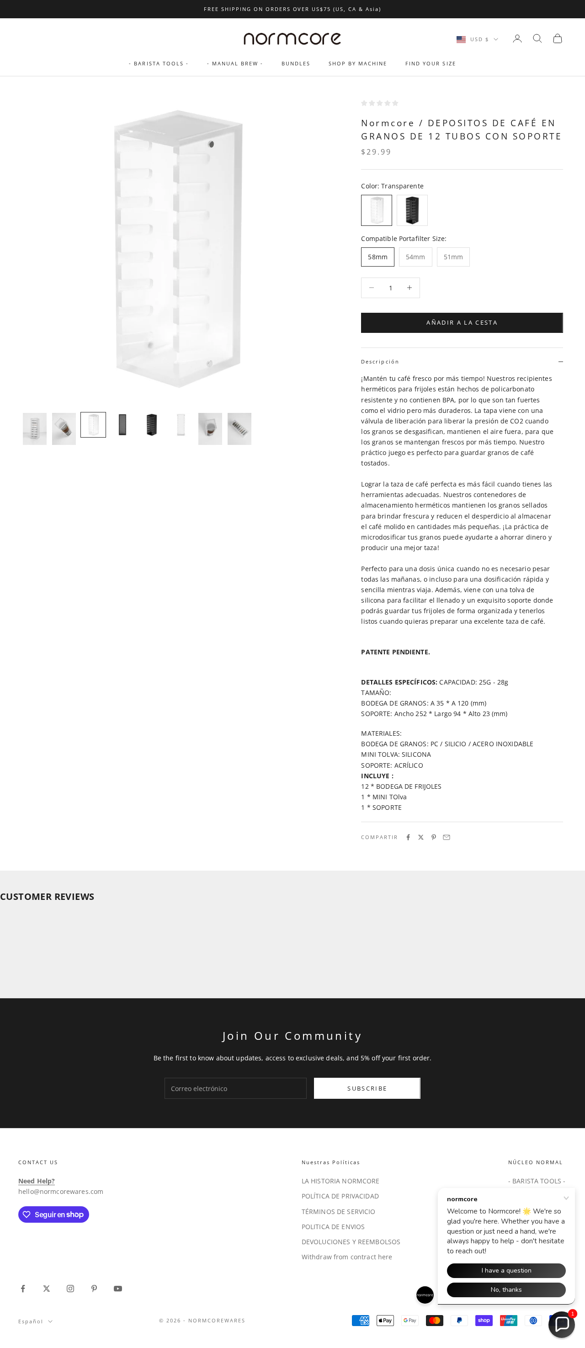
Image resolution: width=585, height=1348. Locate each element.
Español (30, 1321)
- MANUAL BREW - (235, 63)
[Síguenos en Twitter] (46, 1288)
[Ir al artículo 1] (35, 429)
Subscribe (367, 1088)
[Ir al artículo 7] (210, 429)
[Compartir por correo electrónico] (446, 837)
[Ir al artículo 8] (239, 429)
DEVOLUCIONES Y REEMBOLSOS (351, 1241)
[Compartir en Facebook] (408, 837)
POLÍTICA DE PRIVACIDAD (340, 1196)
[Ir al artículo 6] (181, 425)
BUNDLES (296, 63)
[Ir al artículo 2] (64, 429)
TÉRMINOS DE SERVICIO (339, 1211)
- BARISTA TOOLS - (158, 63)
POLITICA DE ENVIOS (333, 1226)
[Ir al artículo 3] (93, 425)
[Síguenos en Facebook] (22, 1288)
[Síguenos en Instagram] (70, 1288)
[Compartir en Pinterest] (433, 837)
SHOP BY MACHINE (358, 63)
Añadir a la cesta (462, 322)
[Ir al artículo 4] (122, 425)
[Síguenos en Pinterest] (94, 1288)
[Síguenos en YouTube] (117, 1288)
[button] (561, 1324)
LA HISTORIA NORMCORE (341, 1181)
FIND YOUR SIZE (430, 63)
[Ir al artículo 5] (152, 425)
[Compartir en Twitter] (421, 837)
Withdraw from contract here (347, 1256)
